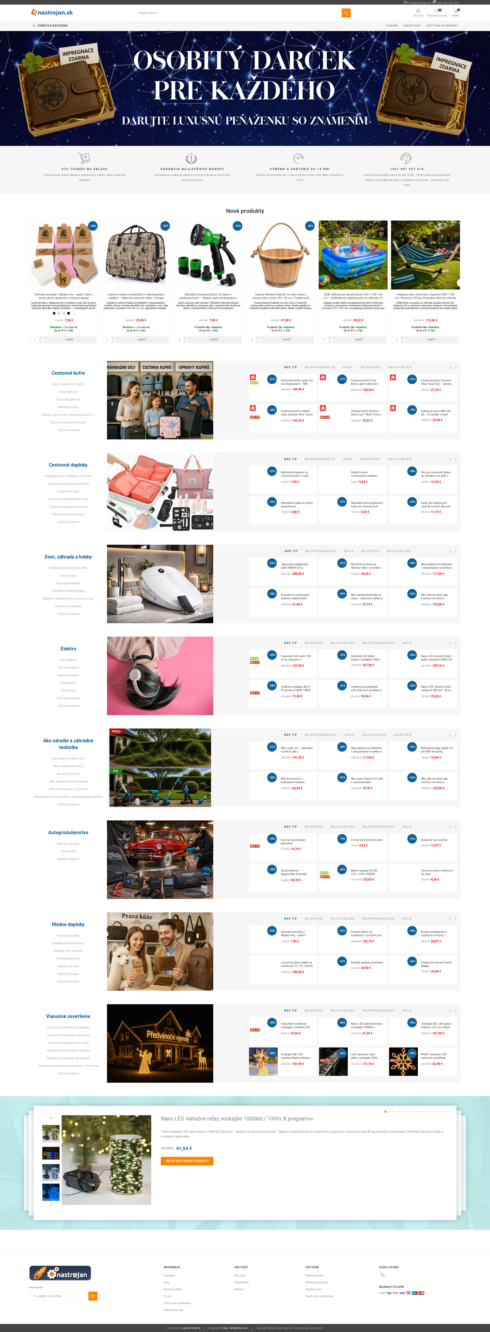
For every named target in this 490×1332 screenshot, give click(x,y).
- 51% (272, 746)
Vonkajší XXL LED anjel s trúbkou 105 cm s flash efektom (436, 1027)
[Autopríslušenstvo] (160, 859)
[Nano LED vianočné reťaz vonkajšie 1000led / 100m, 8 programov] (106, 1160)
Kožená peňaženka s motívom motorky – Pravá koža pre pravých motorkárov (435, 937)
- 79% (412, 409)
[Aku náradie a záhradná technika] (160, 768)
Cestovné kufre (68, 373)
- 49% (92, 225)
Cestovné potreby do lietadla (68, 484)
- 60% (412, 563)
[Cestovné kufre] (160, 400)
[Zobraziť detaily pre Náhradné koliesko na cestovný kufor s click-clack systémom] (263, 479)
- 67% (412, 501)
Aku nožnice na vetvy (68, 766)
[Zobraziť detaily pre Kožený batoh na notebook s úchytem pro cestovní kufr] (333, 939)
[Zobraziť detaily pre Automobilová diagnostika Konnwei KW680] (263, 878)
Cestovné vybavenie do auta (68, 499)
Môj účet (418, 15)
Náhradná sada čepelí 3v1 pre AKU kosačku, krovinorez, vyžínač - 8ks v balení (437, 753)
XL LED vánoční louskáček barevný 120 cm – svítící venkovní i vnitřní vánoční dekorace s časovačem (64, 298)
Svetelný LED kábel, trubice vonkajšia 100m (365, 657)
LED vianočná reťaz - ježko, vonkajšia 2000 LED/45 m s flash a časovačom (364, 1059)
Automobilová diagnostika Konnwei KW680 (294, 874)
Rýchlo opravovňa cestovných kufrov (68, 415)
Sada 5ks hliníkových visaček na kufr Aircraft (435, 504)
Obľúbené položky (316, 1282)
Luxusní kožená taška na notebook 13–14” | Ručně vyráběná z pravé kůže (297, 966)
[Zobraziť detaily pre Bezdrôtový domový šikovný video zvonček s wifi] (333, 571)
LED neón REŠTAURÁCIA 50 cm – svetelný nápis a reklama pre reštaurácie (425, 296)
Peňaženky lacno (68, 958)
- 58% (412, 471)
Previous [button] (28, 283)
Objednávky (242, 1282)
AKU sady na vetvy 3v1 (68, 758)
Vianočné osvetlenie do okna (68, 1043)
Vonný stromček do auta (366, 840)
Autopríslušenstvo (68, 832)
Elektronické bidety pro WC (68, 568)
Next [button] (461, 283)
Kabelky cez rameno (68, 951)
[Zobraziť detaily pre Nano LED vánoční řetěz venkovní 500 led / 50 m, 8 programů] (403, 694)
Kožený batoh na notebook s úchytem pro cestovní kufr (366, 935)
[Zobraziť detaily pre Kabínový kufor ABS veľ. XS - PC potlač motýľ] (403, 418)
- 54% (342, 593)
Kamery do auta (68, 843)
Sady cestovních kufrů (68, 384)
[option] (64, 283)
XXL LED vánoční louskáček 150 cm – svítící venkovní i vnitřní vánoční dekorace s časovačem (280, 296)
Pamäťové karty (68, 698)
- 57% (272, 379)
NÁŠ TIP (255, 417)
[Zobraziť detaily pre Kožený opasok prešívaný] (333, 970)
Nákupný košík (314, 1275)
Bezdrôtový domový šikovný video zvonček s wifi (366, 568)
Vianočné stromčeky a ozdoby (68, 1050)
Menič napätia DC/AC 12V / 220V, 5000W (364, 872)
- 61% (342, 563)
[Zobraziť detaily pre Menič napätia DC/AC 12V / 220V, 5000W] (333, 878)
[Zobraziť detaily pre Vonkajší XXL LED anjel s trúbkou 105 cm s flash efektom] (403, 1031)
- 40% (412, 930)
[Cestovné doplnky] (160, 492)
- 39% (272, 838)
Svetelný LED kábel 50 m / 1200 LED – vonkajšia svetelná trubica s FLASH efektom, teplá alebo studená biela (136, 298)
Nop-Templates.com (235, 1328)
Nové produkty (173, 1289)
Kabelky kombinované (68, 943)
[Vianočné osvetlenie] (160, 1043)
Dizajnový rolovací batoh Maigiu (436, 964)
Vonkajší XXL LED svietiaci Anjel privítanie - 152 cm (296, 1058)
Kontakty (169, 1275)
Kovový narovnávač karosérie (293, 841)
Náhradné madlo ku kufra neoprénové (297, 504)
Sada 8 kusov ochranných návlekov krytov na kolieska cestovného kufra (364, 477)
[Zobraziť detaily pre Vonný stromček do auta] (333, 847)
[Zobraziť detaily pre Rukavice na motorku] (403, 847)
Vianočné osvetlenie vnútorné (68, 1035)
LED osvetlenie (68, 667)
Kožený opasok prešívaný (367, 962)
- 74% (342, 838)
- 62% (342, 1053)
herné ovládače (68, 675)
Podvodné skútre (68, 583)
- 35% (412, 1022)
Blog (166, 1282)
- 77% (342, 379)
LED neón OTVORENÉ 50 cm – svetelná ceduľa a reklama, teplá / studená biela (353, 296)
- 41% (309, 225)
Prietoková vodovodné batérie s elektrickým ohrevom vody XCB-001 (296, 598)
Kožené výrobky (68, 935)
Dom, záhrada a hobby (68, 557)
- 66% (454, 225)
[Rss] (383, 1275)
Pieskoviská (68, 575)
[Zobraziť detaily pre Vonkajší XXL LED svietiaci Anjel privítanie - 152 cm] (263, 1061)
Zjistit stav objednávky (319, 1296)
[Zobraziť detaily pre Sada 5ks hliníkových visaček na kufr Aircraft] (403, 510)
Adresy (239, 1289)
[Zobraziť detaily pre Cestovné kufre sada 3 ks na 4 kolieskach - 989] (263, 388)
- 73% (165, 225)
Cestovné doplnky (68, 465)
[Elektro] (160, 676)
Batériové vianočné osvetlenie (68, 1058)
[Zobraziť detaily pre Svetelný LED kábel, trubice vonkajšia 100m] (333, 663)
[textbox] (238, 12)
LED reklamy (68, 660)
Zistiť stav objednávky (442, 25)
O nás (167, 1296)
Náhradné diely (68, 407)
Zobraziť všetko (68, 430)
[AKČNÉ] (254, 376)
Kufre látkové (68, 392)
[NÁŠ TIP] (255, 406)
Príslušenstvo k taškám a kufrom (68, 476)
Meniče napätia (68, 859)
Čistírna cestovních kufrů (68, 422)
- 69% (382, 225)
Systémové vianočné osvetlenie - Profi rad (68, 1066)
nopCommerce (191, 1328)
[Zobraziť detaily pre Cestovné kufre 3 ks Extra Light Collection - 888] (333, 388)
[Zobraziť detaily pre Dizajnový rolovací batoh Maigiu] (403, 970)
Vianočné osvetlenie (68, 1016)
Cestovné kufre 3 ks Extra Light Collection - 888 (365, 384)
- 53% (272, 471)
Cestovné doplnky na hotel (68, 507)
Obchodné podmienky (177, 1303)
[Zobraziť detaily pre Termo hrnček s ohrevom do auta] (403, 878)
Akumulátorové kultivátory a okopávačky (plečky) (68, 797)
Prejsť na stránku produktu (187, 1161)
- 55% (412, 655)
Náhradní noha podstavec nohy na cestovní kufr (367, 504)
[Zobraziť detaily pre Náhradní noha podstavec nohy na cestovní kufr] (333, 510)
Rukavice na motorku (434, 840)
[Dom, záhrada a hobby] (160, 584)
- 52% (342, 777)
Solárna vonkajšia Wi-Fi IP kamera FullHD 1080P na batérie (296, 690)
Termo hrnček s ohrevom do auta (437, 872)
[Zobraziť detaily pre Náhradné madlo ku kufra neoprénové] (263, 510)
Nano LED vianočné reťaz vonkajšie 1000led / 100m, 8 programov (367, 1027)
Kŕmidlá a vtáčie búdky (68, 591)
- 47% (412, 379)
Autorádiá (68, 851)
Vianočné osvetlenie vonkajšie (68, 1027)
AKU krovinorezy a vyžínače (68, 789)
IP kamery (68, 690)
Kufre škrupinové (68, 399)
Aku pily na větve (68, 774)
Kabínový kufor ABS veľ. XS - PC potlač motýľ (436, 412)
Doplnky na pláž (68, 491)
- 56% (272, 563)
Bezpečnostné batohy (68, 514)
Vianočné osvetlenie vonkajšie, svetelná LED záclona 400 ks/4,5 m (295, 1027)
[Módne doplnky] (160, 951)
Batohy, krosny (68, 974)
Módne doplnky (68, 924)
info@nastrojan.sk (419, 3)
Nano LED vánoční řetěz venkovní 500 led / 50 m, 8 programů (436, 690)
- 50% (272, 655)
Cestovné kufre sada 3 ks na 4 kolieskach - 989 (297, 382)
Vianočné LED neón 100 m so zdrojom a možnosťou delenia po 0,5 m (296, 661)
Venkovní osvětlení (68, 606)
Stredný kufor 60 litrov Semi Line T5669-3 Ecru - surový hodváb (367, 414)
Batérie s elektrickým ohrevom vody (68, 598)
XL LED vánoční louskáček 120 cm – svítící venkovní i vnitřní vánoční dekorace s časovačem (208, 296)
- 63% (412, 685)
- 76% (342, 655)
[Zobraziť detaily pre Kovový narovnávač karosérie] (263, 847)
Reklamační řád (173, 1310)
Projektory (68, 683)
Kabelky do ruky (68, 966)
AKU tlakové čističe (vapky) (68, 781)
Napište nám (313, 1289)
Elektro (68, 649)
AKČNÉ (254, 382)
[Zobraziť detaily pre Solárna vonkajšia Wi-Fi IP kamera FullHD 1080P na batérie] (263, 694)
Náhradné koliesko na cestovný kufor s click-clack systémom (295, 476)
